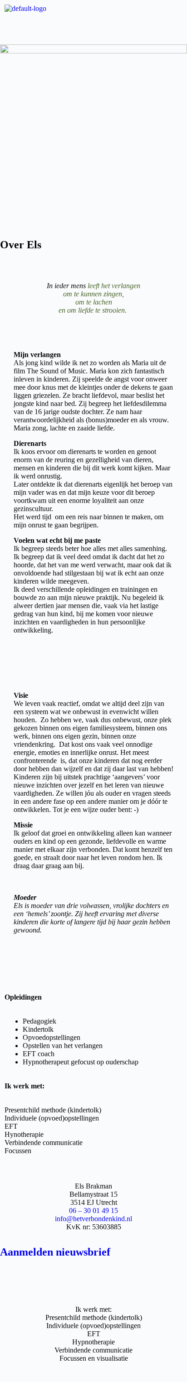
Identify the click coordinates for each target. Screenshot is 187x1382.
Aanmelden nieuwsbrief (55, 1252)
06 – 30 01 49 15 (93, 1210)
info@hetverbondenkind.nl (93, 1219)
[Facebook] (11, 1277)
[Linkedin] (136, 1277)
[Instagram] (73, 1277)
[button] (93, 27)
